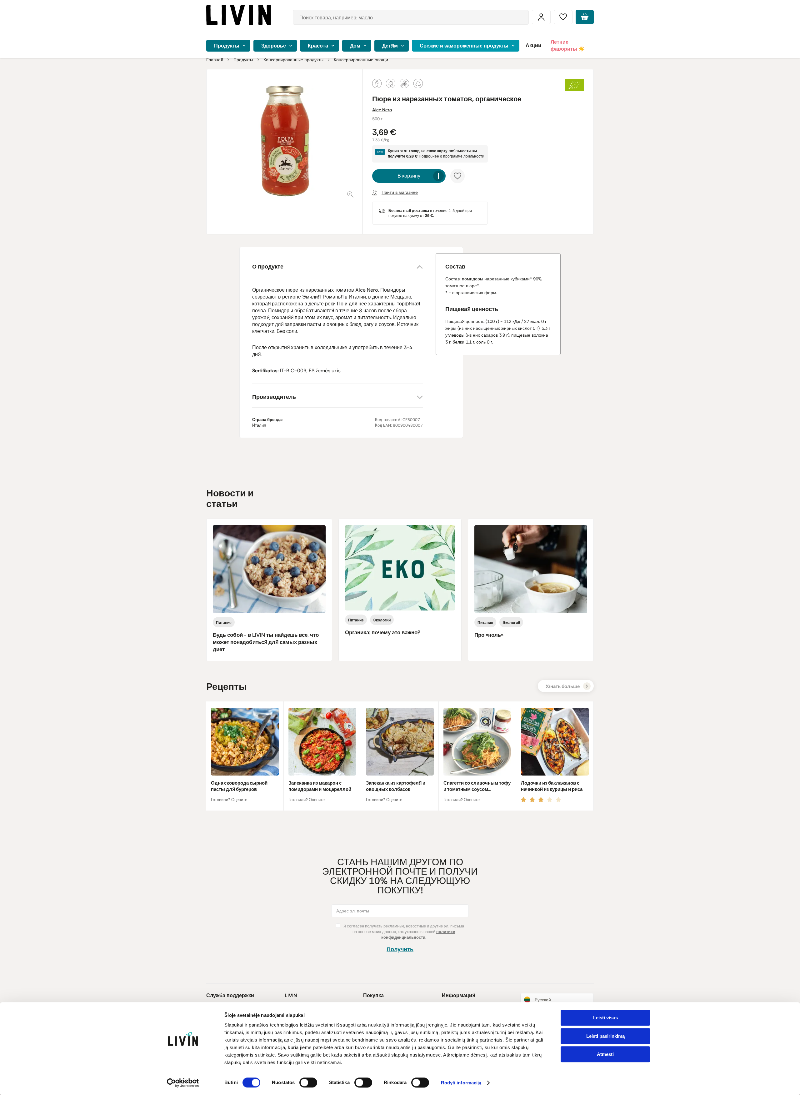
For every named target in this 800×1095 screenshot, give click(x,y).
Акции (533, 45)
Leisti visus (605, 1017)
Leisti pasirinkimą (605, 1036)
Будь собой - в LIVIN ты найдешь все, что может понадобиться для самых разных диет (266, 642)
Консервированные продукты (293, 60)
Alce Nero (382, 110)
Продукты (243, 60)
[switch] (308, 1082)
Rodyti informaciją (461, 1083)
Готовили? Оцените (229, 799)
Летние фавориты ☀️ (568, 45)
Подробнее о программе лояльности (451, 156)
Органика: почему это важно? (382, 632)
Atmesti (605, 1054)
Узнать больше (563, 686)
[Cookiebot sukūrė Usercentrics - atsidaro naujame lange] (183, 1082)
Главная (214, 60)
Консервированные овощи (361, 60)
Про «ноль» (488, 634)
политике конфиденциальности (418, 934)
